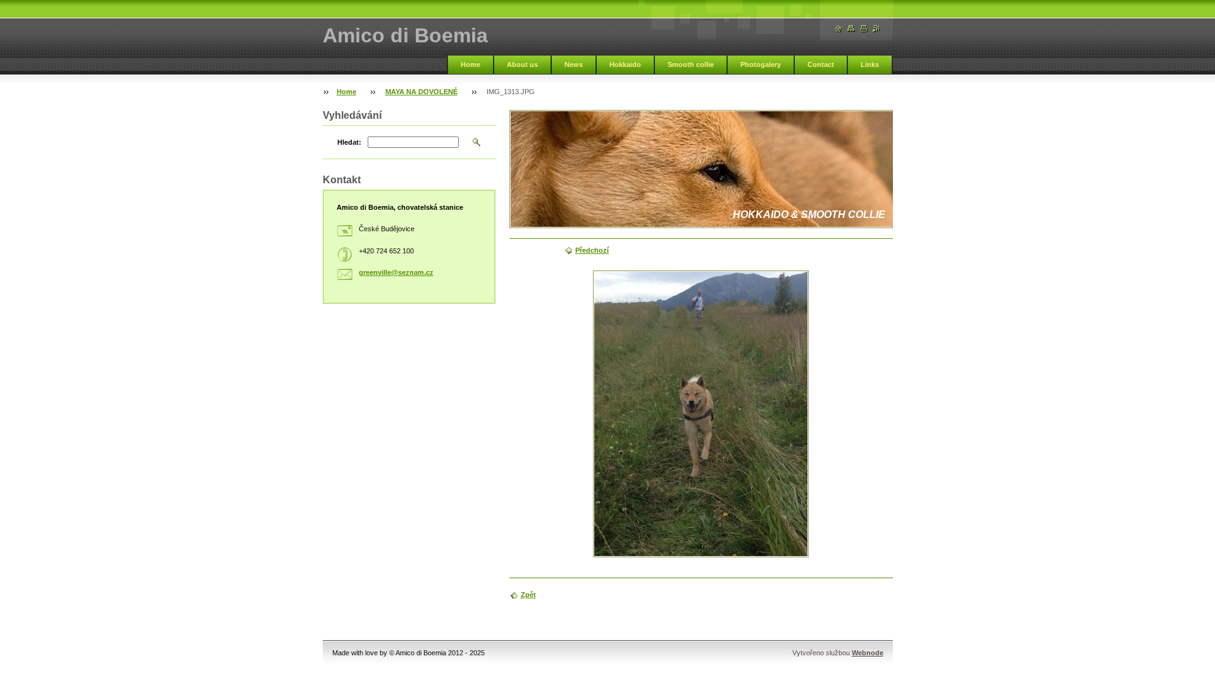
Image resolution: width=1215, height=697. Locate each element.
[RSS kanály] (876, 28)
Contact (820, 64)
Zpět (528, 594)
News (573, 64)
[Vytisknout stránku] (864, 28)
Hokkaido (625, 64)
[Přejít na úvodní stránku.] (838, 28)
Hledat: (349, 142)
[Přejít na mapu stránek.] (851, 28)
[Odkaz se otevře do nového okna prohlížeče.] (701, 413)
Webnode (867, 653)
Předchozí (592, 250)
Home (470, 64)
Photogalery (760, 64)
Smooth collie (691, 64)
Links (870, 64)
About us (522, 64)
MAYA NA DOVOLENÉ (421, 91)
